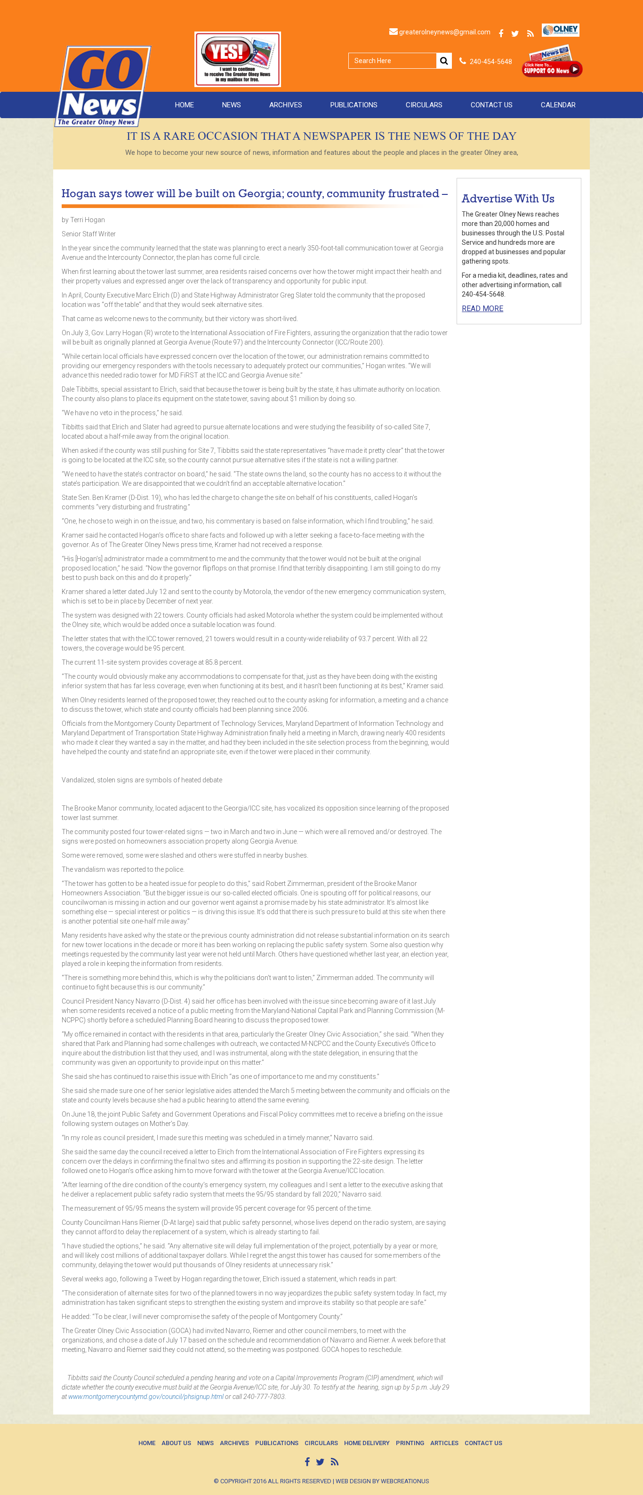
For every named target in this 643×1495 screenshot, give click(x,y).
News (231, 105)
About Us (176, 1443)
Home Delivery (367, 1443)
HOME (184, 105)
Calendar (558, 105)
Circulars (424, 105)
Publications (354, 105)
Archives (285, 105)
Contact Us (492, 105)
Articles (444, 1443)
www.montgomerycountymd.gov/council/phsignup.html (146, 1396)
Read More (482, 308)
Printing (410, 1443)
